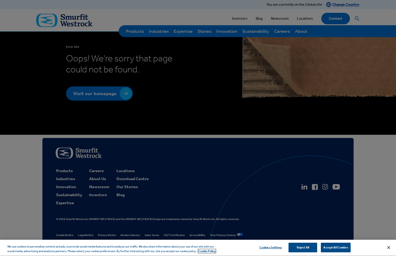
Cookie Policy (207, 251)
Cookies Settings (270, 247)
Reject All (303, 247)
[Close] (389, 247)
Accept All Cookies (335, 247)
